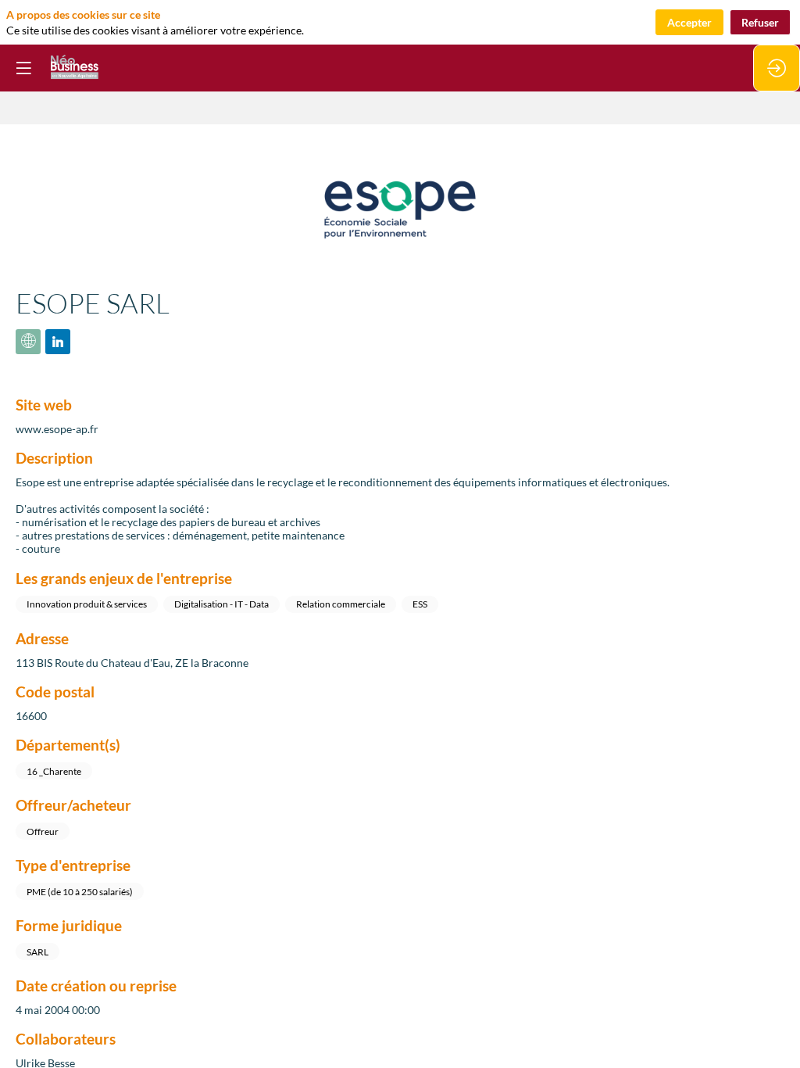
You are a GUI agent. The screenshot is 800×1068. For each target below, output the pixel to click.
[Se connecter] (776, 68)
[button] (23, 68)
